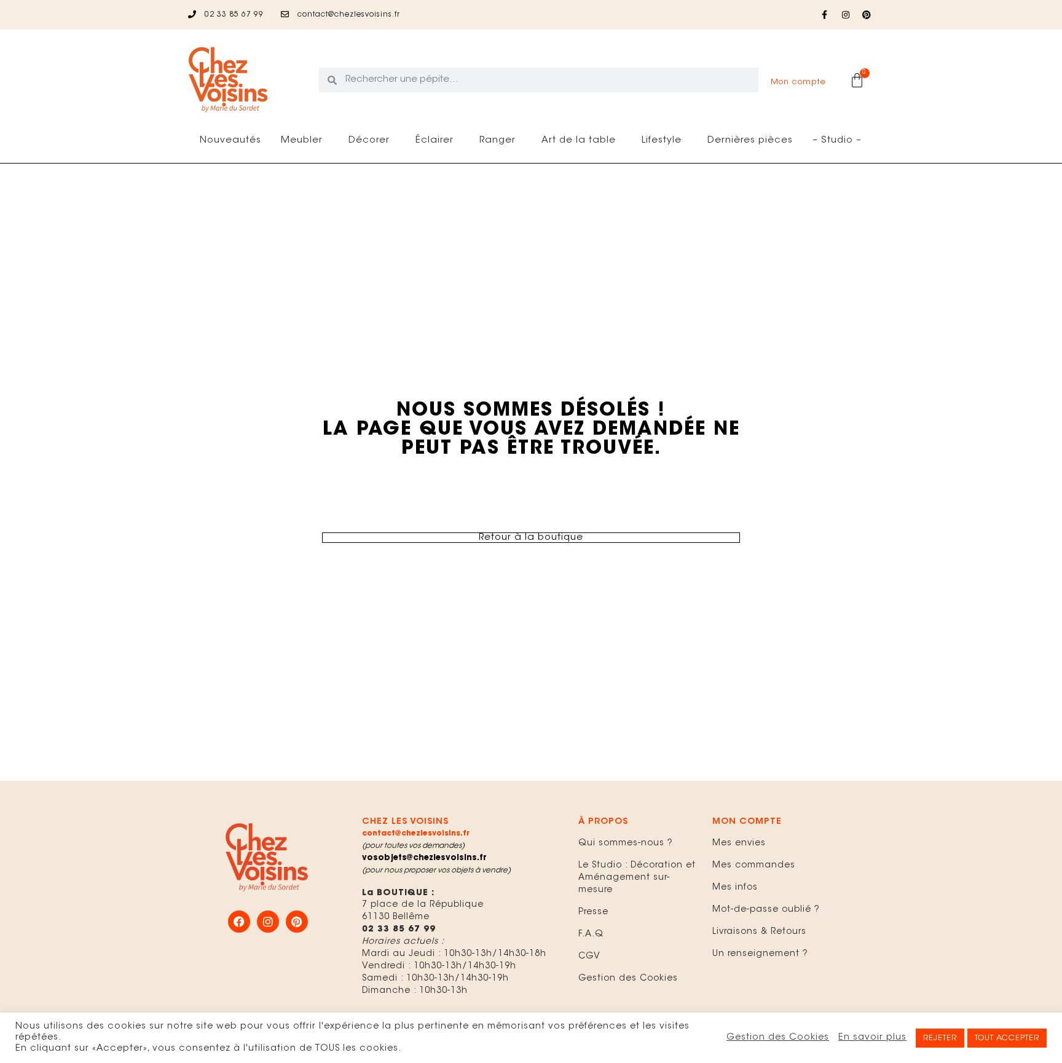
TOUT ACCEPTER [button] (1007, 1038)
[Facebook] (239, 922)
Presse (593, 912)
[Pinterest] (866, 14)
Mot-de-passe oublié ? (766, 910)
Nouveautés (230, 140)
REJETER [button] (940, 1038)
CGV (589, 956)
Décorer (369, 140)
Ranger (497, 140)
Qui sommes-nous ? (625, 843)
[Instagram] (845, 14)
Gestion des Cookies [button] (777, 1037)
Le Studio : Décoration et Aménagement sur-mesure (637, 878)
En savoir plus (872, 1037)
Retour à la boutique (531, 537)
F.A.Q (591, 934)
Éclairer (434, 140)
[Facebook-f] (824, 14)
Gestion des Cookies (628, 978)
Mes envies (739, 843)
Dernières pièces (750, 140)
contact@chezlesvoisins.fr (416, 833)
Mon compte (798, 82)
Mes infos (735, 887)
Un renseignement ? (760, 954)
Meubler (302, 140)
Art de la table (578, 140)
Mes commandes (753, 865)
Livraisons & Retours (759, 932)
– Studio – (837, 140)
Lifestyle (662, 140)
